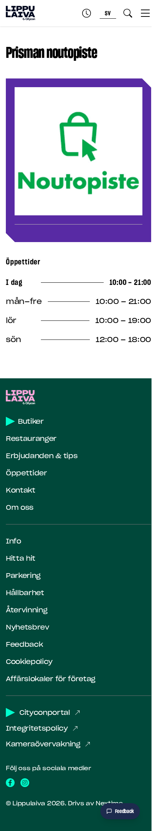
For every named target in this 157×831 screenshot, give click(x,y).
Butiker (31, 421)
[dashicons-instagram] (24, 782)
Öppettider (26, 473)
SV (108, 13)
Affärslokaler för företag (50, 679)
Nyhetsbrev (27, 627)
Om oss (20, 507)
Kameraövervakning (43, 744)
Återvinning (26, 610)
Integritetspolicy (37, 728)
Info (13, 541)
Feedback (24, 644)
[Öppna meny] (145, 13)
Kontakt (20, 490)
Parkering (23, 575)
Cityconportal (44, 712)
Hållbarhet (25, 593)
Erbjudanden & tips (41, 456)
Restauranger (31, 438)
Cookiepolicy (29, 661)
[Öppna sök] (128, 13)
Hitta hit (20, 558)
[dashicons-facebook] (10, 782)
